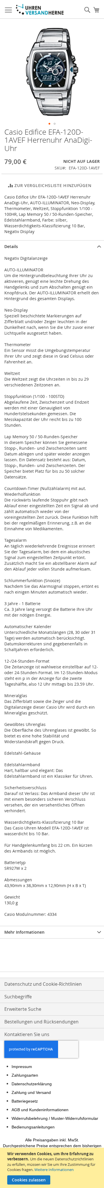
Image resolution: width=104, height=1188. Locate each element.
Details (11, 246)
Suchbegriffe (18, 997)
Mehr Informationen (24, 932)
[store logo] (40, 9)
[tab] (52, 246)
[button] (49, 123)
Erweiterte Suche (22, 1009)
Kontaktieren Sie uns (26, 1034)
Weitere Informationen (54, 1169)
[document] (52, 1168)
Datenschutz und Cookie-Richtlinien (43, 984)
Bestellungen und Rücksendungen (41, 1022)
